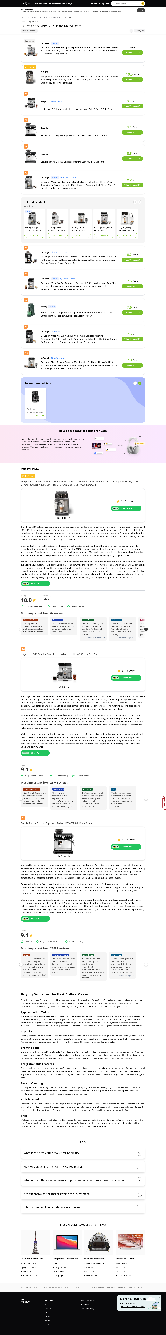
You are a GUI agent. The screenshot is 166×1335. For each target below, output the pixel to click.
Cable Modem (58, 1271)
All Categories (31, 17)
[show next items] (139, 383)
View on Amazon (132, 52)
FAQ (46, 1313)
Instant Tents (90, 1267)
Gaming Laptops (60, 1267)
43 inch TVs (121, 1271)
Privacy (47, 1317)
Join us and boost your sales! (132, 1306)
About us (93, 3)
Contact (48, 1309)
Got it (141, 10)
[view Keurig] (31, 310)
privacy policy (118, 11)
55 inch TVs (121, 1267)
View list (38, 415)
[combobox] (128, 3)
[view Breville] (31, 130)
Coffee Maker (67, 17)
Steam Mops (26, 1271)
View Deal (34, 235)
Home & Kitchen (43, 17)
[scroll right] (146, 629)
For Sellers (85, 1304)
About (47, 1304)
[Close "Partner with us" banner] (159, 1297)
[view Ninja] (31, 103)
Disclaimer (49, 1325)
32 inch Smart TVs (123, 1275)
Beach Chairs (89, 1271)
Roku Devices (121, 1263)
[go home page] (25, 3)
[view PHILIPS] (31, 77)
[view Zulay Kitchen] (127, 218)
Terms (47, 1321)
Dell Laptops (58, 1275)
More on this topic (95, 638)
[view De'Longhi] (31, 50)
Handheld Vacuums (29, 1275)
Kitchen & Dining (55, 17)
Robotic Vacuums (28, 1263)
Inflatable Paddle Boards (94, 1263)
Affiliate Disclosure (29, 31)
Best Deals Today (87, 1309)
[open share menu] (131, 30)
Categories (104, 3)
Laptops (56, 1263)
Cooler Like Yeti (90, 1275)
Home (23, 17)
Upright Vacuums (28, 1267)
